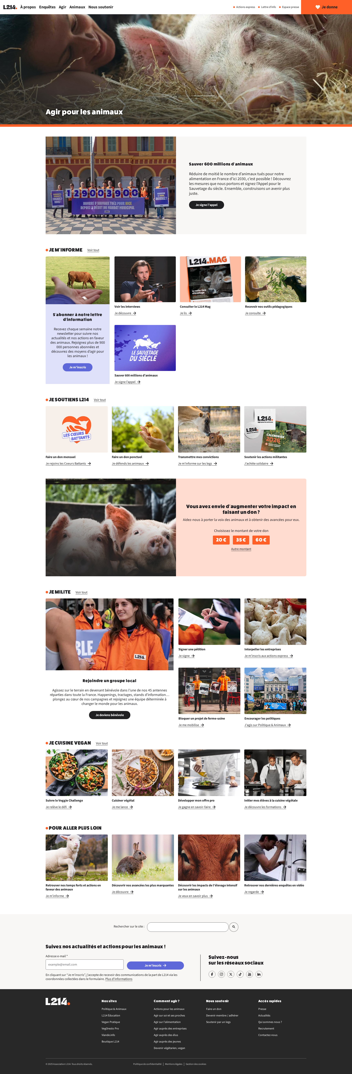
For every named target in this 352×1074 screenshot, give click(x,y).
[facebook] (212, 974)
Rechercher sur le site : (129, 926)
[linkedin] (258, 974)
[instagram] (221, 974)
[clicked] (233, 927)
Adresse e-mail (57, 956)
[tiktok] (240, 974)
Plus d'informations (118, 979)
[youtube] (249, 974)
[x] (230, 974)
